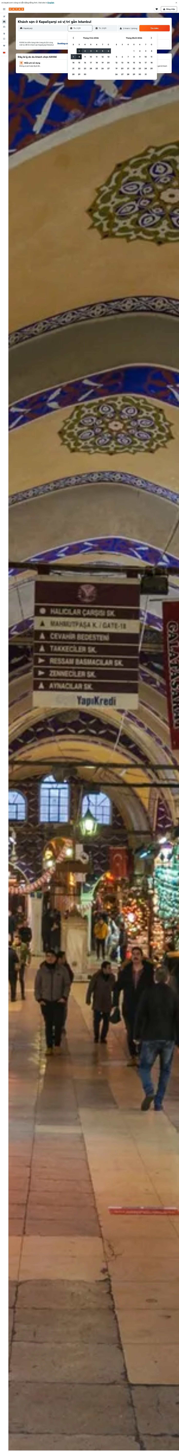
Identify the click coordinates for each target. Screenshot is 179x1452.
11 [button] (96, 57)
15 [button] (79, 62)
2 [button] (85, 51)
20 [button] (108, 62)
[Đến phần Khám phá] (4, 33)
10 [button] (91, 57)
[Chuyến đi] (4, 45)
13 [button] (108, 57)
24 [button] (91, 68)
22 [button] (79, 68)
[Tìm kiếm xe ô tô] (4, 26)
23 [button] (85, 68)
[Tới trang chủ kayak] (16, 9)
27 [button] (108, 68)
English (50, 2)
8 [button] (79, 57)
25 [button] (97, 68)
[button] (176, 2)
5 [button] (102, 51)
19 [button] (103, 62)
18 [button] (97, 62)
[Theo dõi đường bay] (4, 38)
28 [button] (73, 74)
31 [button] (146, 74)
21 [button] (73, 68)
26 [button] (102, 68)
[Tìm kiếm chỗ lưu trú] (4, 21)
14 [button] (73, 62)
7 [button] (73, 57)
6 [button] (108, 51)
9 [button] (85, 57)
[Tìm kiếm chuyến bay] (4, 16)
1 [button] (79, 51)
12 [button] (103, 57)
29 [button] (79, 74)
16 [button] (85, 62)
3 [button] (90, 51)
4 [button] (96, 51)
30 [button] (85, 74)
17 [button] (91, 62)
